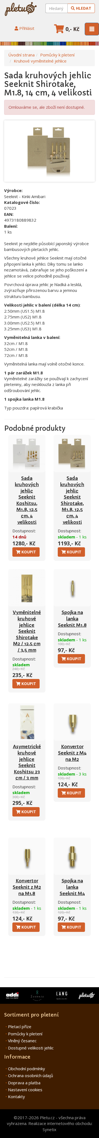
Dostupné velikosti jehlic (31, 1048)
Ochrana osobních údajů (30, 1075)
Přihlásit (26, 28)
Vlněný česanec (22, 1040)
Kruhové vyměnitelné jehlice (40, 61)
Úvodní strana (21, 55)
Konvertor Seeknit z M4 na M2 (72, 753)
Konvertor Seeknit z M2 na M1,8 (27, 887)
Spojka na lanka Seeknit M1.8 (72, 619)
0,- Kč (71, 29)
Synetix (49, 1129)
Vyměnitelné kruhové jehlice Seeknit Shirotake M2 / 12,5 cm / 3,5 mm (27, 631)
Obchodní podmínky (26, 1068)
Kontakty (16, 1096)
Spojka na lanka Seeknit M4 (72, 887)
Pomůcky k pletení (57, 55)
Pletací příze (19, 1026)
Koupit (28, 551)
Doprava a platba (24, 1082)
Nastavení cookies (25, 1089)
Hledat (83, 8)
